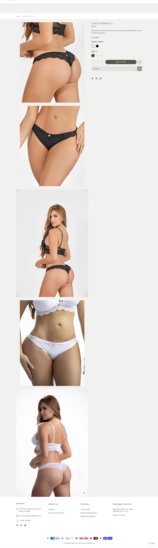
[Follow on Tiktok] (100, 78)
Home (18, 16)
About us (51, 509)
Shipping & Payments (88, 516)
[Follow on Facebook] (92, 78)
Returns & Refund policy (89, 513)
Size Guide (95, 37)
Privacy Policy (85, 509)
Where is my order (119, 515)
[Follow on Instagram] (96, 78)
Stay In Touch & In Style (56, 513)
